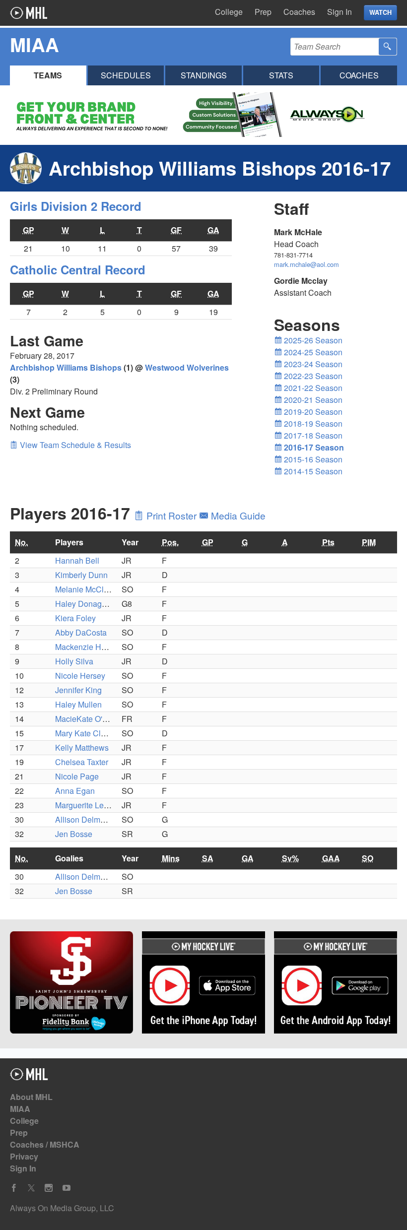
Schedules (126, 75)
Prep (263, 11)
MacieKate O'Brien (88, 718)
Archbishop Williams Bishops (66, 367)
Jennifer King (78, 690)
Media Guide (237, 515)
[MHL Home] (29, 1077)
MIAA (20, 1108)
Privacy (24, 1156)
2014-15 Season (312, 471)
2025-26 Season (312, 340)
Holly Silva (74, 661)
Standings (204, 75)
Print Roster (171, 515)
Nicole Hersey (80, 675)
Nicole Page (77, 776)
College (229, 11)
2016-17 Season (313, 447)
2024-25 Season (312, 352)
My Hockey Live (28, 13)
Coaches (299, 11)
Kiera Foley (75, 618)
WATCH (380, 12)
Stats (281, 75)
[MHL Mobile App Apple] (203, 983)
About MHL (31, 1096)
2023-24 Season (312, 364)
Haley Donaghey (85, 603)
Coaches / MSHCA (44, 1144)
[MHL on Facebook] (14, 1188)
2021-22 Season (312, 387)
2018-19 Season (312, 423)
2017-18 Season (312, 435)
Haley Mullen (78, 704)
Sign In (339, 11)
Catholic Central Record (77, 269)
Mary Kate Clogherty (91, 733)
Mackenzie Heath (86, 646)
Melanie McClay (83, 589)
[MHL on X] (31, 1188)
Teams (48, 75)
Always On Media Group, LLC (62, 1208)
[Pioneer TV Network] (71, 983)
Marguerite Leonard (89, 805)
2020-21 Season (312, 399)
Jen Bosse (73, 834)
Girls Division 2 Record (75, 205)
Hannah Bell (77, 560)
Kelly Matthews (82, 747)
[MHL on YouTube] (66, 1188)
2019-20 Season (312, 411)
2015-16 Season (312, 459)
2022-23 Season (312, 376)
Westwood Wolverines (187, 367)
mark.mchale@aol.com (306, 264)
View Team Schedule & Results (74, 445)
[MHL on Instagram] (49, 1188)
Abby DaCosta (81, 632)
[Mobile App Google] (335, 983)
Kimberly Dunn (81, 575)
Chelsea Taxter (81, 762)
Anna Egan (75, 790)
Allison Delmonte (85, 819)
